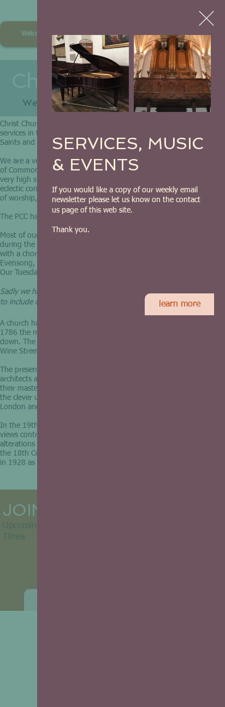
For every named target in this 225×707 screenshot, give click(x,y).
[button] (206, 18)
